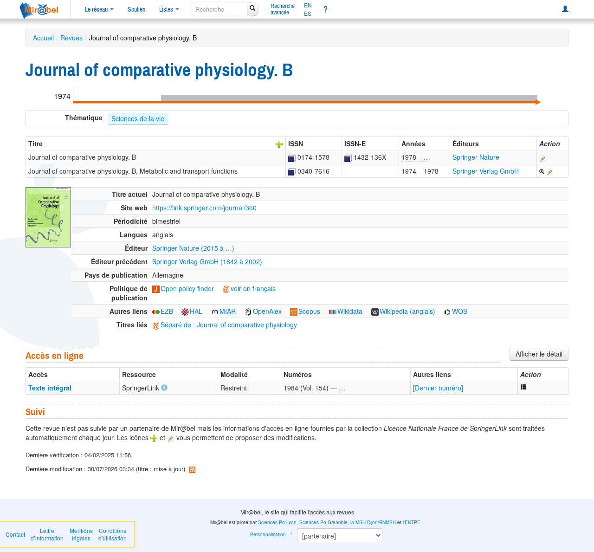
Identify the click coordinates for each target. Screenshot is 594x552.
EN (308, 5)
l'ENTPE (411, 522)
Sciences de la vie (137, 118)
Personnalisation (268, 534)
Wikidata (349, 311)
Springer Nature (475, 157)
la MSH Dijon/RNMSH (373, 522)
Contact (15, 534)
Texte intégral (49, 387)
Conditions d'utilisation (112, 534)
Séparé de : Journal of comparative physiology (229, 324)
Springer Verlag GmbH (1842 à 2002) (207, 261)
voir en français (253, 288)
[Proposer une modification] (543, 157)
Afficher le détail (539, 353)
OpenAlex (267, 311)
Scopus (309, 311)
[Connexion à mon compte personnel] (565, 9)
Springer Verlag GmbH (485, 170)
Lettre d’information (47, 534)
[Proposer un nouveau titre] (279, 143)
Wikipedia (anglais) (407, 311)
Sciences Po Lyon (277, 522)
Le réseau (97, 9)
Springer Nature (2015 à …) (193, 248)
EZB (167, 311)
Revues (71, 37)
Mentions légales (81, 534)
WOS (459, 311)
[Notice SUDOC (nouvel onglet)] (292, 157)
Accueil (43, 37)
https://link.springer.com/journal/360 (204, 207)
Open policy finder (187, 288)
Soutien (136, 9)
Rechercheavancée (283, 9)
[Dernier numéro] (438, 387)
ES (307, 13)
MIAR (228, 311)
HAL (196, 311)
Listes (166, 9)
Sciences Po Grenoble (323, 522)
